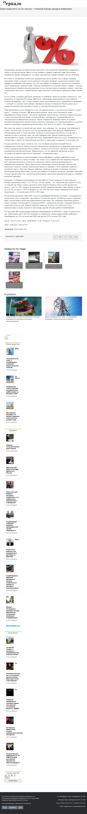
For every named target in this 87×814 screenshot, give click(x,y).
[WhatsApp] (65, 236)
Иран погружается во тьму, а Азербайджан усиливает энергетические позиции (61, 318)
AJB (20, 807)
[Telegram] (70, 236)
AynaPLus (12, 807)
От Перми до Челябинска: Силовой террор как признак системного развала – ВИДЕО (12, 699)
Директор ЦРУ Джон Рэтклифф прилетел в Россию (12, 470)
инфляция (13, 225)
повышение (23, 225)
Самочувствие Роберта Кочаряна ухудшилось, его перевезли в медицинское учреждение (12, 497)
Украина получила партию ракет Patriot (12, 446)
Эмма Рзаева (15, 221)
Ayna (4, 807)
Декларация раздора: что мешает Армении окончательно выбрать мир (12, 416)
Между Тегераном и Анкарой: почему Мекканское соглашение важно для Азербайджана (12, 612)
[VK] (75, 236)
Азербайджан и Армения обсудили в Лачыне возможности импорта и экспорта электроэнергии (23, 319)
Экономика (55, 221)
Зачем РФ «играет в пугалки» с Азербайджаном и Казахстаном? (12, 651)
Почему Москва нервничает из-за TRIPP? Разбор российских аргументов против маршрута (13, 758)
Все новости (13, 625)
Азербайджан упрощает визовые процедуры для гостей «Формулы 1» (12, 526)
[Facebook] (55, 236)
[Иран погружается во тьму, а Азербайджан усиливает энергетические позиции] (63, 306)
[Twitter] (60, 236)
